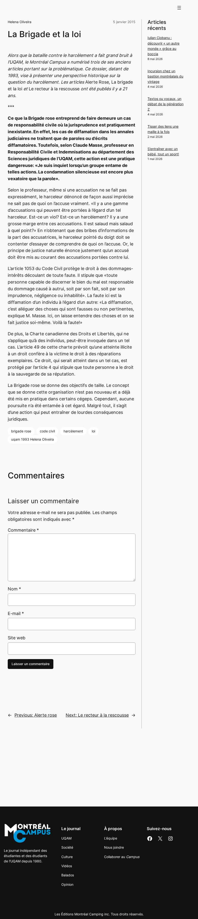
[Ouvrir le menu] (179, 8)
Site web (16, 637)
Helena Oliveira (19, 22)
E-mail (16, 613)
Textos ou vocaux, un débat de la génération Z (166, 104)
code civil (47, 431)
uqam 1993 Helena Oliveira (32, 439)
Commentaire (23, 530)
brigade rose (21, 431)
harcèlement (73, 431)
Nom (14, 588)
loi (93, 431)
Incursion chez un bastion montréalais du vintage (165, 76)
